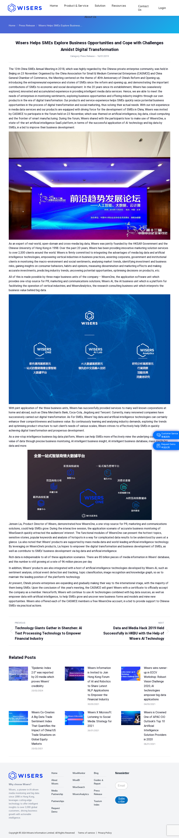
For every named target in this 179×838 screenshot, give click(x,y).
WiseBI (76, 780)
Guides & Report (98, 782)
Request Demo (55, 810)
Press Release (87, 56)
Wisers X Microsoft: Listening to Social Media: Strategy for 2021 (100, 719)
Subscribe (121, 800)
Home (54, 773)
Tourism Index (98, 803)
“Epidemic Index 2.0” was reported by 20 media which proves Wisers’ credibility (42, 677)
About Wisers (54, 782)
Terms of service (86, 833)
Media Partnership (57, 792)
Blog (96, 773)
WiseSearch (79, 787)
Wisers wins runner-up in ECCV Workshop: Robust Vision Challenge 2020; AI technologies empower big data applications (155, 683)
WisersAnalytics (81, 794)
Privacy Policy (105, 833)
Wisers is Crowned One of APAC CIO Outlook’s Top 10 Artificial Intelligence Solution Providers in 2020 (155, 726)
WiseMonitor (79, 773)
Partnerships (57, 801)
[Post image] (18, 674)
